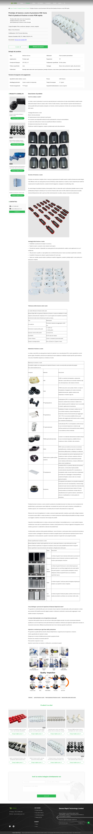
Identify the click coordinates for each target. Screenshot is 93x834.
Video (33, 3)
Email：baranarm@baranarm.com (17, 814)
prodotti (14, 8)
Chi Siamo (40, 3)
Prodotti (28, 3)
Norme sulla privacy (17, 832)
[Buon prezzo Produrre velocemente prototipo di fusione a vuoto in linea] (17, 104)
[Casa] (13, 3)
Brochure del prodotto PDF (21, 39)
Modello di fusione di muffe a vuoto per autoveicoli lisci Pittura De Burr (37, 759)
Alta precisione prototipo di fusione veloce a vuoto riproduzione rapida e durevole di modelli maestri (16, 142)
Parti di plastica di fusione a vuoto (53, 697)
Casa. (21, 3)
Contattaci (48, 3)
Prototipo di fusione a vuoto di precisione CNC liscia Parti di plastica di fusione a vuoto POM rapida (56, 759)
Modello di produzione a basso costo (16, 192)
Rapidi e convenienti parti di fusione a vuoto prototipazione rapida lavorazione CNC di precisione (18, 759)
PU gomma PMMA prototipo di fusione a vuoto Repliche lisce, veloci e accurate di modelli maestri (75, 730)
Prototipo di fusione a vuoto (23, 8)
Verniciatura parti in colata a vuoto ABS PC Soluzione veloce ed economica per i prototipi (56, 730)
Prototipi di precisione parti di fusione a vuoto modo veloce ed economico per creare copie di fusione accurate (17, 168)
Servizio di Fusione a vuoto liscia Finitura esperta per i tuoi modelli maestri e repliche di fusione (37, 730)
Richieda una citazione (38, 46)
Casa (11, 8)
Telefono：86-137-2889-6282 (16, 811)
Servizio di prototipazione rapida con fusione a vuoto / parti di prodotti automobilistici (18, 730)
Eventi (54, 3)
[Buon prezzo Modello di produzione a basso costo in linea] (17, 183)
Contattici (17, 46)
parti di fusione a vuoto (39, 697)
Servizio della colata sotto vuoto (69, 697)
